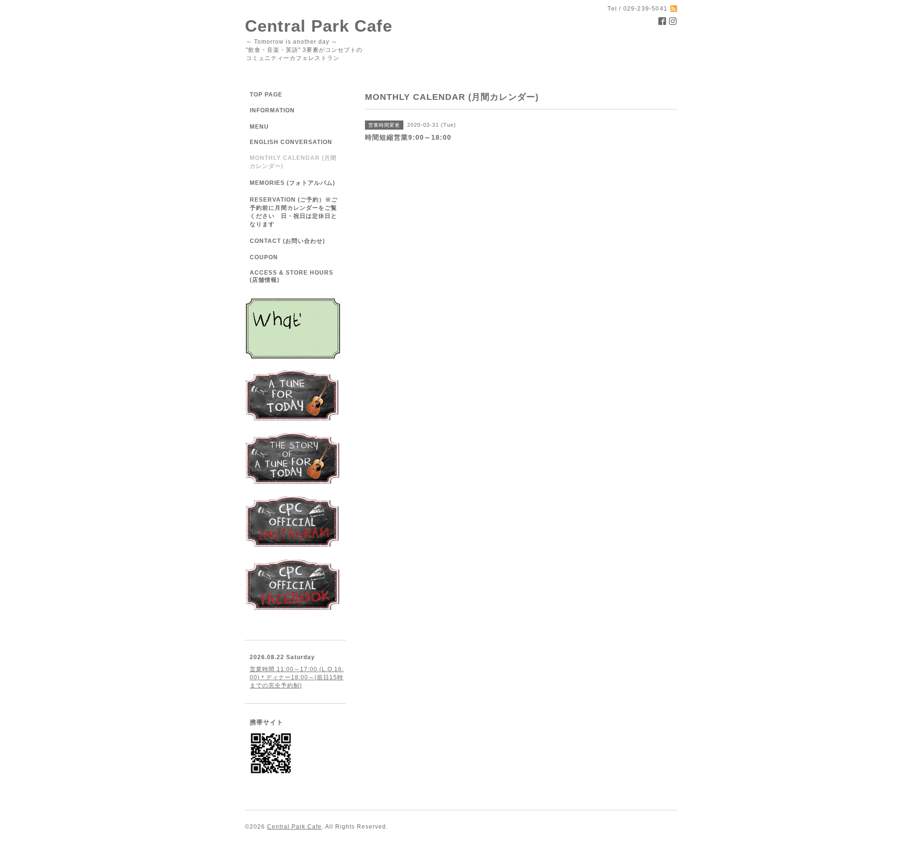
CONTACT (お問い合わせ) (287, 241)
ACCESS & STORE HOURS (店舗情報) (291, 276)
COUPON (264, 257)
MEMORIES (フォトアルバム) (292, 183)
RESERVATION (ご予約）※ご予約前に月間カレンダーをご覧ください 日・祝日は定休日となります (294, 212)
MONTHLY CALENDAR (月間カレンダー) (293, 162)
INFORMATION (292, 110)
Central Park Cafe (318, 25)
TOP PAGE (266, 94)
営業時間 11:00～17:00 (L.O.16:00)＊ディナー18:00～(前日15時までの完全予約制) (297, 677)
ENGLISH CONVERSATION (291, 142)
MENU (259, 126)
